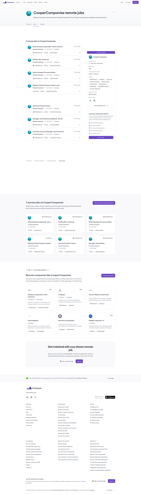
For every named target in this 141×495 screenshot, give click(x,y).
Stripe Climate (82, 378)
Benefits (68, 297)
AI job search (61, 415)
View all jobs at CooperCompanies (104, 203)
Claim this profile (101, 52)
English (110, 490)
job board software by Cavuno (60, 490)
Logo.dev (92, 490)
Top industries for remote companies (68, 459)
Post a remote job (31, 444)
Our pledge (111, 378)
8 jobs (81, 289)
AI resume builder (95, 412)
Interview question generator (34, 451)
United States (93, 94)
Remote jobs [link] (62, 160)
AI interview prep (95, 420)
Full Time (46, 52)
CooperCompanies (38, 49)
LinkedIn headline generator (98, 465)
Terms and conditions (32, 420)
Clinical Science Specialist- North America (48, 47)
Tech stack (39, 299)
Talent (35, 2)
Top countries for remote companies (68, 457)
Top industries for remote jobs (66, 454)
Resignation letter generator (98, 467)
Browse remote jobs (63, 409)
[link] (29, 161)
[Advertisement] (54, 34)
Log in (121, 2)
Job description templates (33, 449)
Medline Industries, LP (96, 320)
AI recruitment (30, 457)
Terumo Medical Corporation (99, 295)
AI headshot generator (96, 417)
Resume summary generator (98, 454)
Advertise (28, 467)
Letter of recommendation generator (100, 470)
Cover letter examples (64, 425)
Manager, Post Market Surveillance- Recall (47, 119)
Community (29, 409)
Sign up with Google (67, 361)
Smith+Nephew (33, 320)
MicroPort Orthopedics (66, 320)
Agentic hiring (30, 459)
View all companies (108, 275)
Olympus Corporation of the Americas (37, 296)
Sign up (135, 2)
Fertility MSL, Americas (41, 59)
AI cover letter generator (97, 415)
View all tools (101, 137)
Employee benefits (31, 417)
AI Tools (18, 2)
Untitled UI (75, 490)
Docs (27, 412)
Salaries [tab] (42, 24)
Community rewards (63, 436)
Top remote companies (40, 270)
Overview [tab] (28, 24)
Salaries (41, 2)
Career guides (62, 420)
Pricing (28, 465)
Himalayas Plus (94, 407)
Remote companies (39, 160)
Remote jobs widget (63, 433)
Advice (45, 2)
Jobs (24, 2)
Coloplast (61, 295)
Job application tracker (96, 409)
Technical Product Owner (41, 106)
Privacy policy (30, 422)
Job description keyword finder (98, 449)
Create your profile (63, 407)
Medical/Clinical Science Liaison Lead (46, 85)
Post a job (128, 2)
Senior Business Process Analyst (44, 72)
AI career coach (94, 422)
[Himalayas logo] (8, 2)
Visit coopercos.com (99, 105)
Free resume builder (95, 451)
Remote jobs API (94, 444)
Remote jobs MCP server (97, 446)
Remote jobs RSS (62, 430)
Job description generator (33, 446)
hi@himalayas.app (31, 392)
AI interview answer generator (98, 462)
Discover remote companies (66, 412)
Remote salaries (62, 444)
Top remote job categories (65, 446)
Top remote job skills (63, 449)
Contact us (29, 425)
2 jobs (50, 289)
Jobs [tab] (35, 24)
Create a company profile (33, 462)
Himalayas (29, 160)
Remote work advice (63, 417)
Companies (30, 2)
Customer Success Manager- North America (48, 131)
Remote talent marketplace (33, 454)
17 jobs (111, 315)
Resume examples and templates (67, 422)
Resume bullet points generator (99, 457)
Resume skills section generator (99, 459)
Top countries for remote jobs (66, 451)
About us (28, 407)
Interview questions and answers (67, 428)
